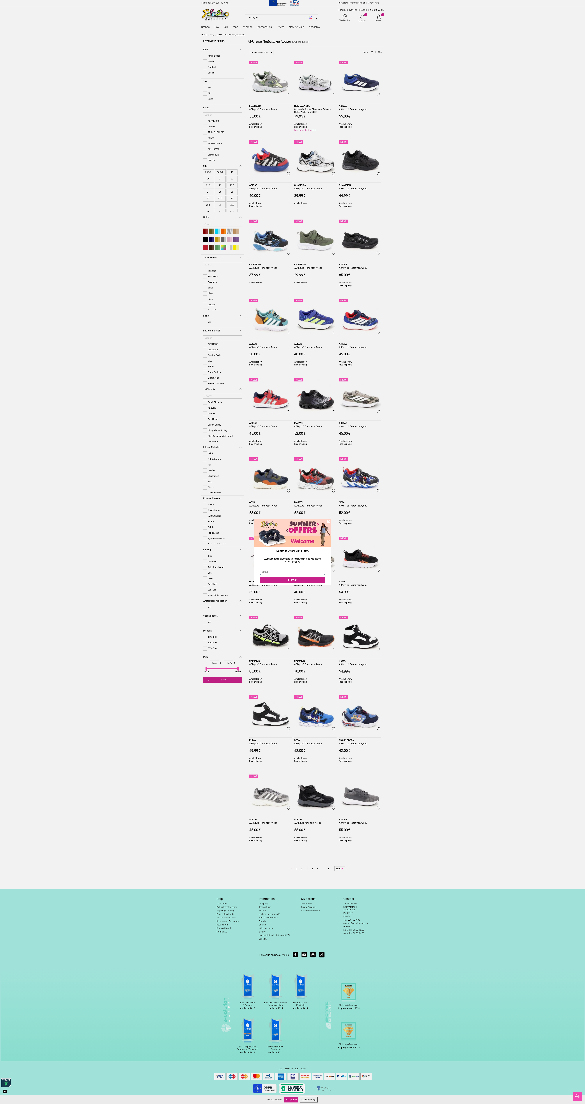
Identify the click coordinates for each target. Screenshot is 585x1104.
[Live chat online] (577, 1096)
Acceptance (291, 1099)
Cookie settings (308, 1099)
